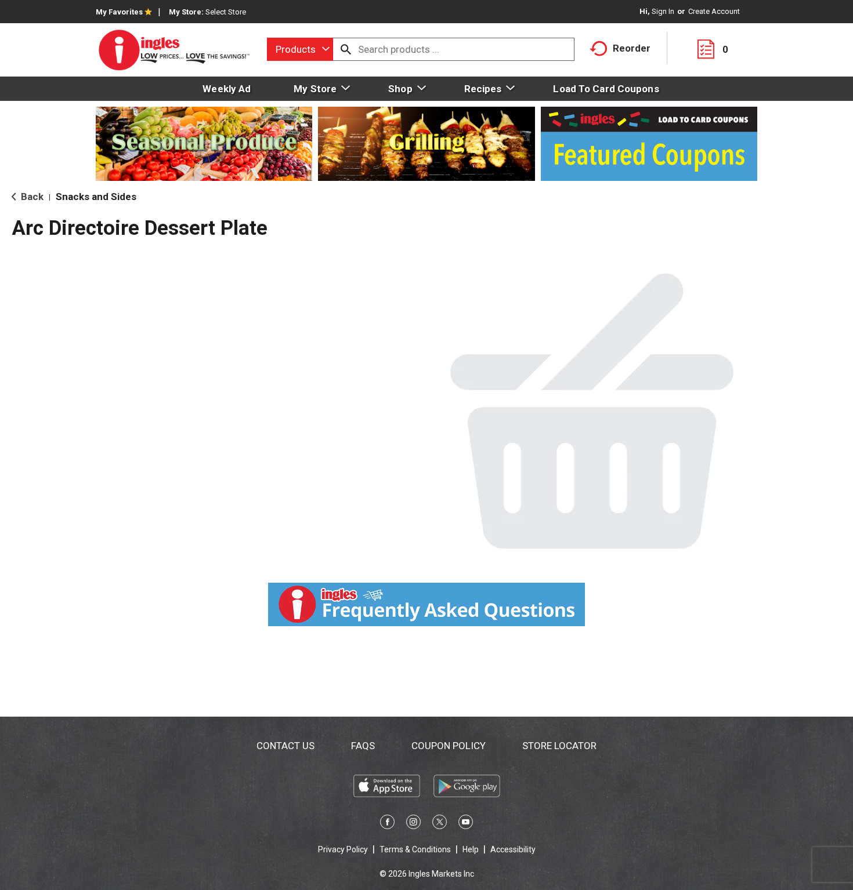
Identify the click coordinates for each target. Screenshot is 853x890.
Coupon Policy (448, 745)
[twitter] (439, 824)
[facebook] (387, 824)
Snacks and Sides (96, 196)
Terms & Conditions (415, 849)
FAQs (363, 745)
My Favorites (119, 12)
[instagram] (413, 824)
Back (31, 196)
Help (470, 849)
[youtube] (465, 824)
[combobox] (300, 49)
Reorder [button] (631, 48)
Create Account (714, 11)
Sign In (663, 11)
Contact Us (285, 745)
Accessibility (513, 849)
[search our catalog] (346, 49)
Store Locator (559, 745)
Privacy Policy (343, 849)
